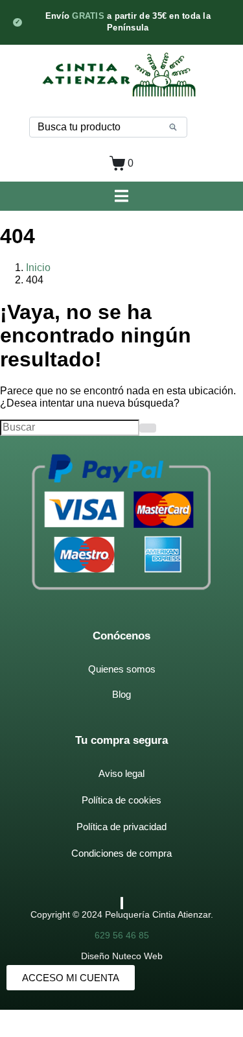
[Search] (173, 127)
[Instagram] (122, 903)
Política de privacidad (121, 826)
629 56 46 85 (122, 935)
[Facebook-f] (121, 903)
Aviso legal (121, 773)
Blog (121, 694)
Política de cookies (121, 799)
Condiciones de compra (121, 853)
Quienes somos (122, 668)
